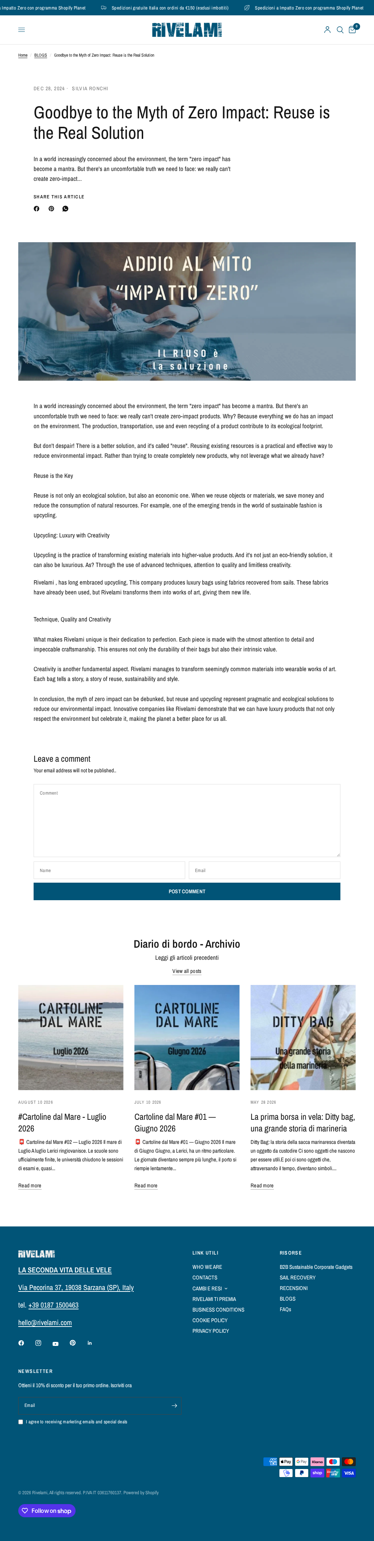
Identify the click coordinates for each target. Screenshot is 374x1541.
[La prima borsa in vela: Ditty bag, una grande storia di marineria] (303, 1037)
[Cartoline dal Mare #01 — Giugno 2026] (187, 1037)
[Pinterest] (53, 208)
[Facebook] (38, 208)
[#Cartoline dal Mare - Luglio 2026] (70, 1037)
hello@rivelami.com (45, 1322)
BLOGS (40, 55)
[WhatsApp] (66, 208)
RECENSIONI (294, 1288)
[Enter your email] (174, 1406)
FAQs (285, 1309)
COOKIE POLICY (210, 1320)
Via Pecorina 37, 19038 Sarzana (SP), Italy (76, 1287)
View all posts (186, 971)
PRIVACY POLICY (210, 1331)
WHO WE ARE (207, 1267)
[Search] (340, 29)
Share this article (59, 196)
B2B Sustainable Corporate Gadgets (316, 1267)
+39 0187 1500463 (53, 1305)
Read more (30, 1185)
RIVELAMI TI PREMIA (214, 1299)
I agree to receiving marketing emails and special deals (76, 1422)
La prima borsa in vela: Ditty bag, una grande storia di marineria (303, 1122)
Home (22, 55)
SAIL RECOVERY (298, 1277)
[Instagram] (43, 1343)
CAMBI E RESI (207, 1288)
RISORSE (291, 1252)
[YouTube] (61, 1344)
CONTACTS (204, 1277)
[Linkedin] (95, 1343)
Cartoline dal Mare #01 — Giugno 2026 (175, 1122)
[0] (351, 29)
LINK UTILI (205, 1252)
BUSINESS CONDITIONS (218, 1309)
